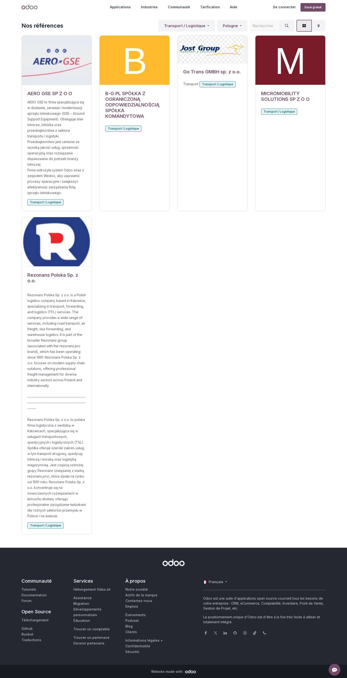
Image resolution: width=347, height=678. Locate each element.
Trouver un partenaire (91, 638)
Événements (135, 615)
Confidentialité (137, 646)
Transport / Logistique (184, 25)
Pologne (230, 25)
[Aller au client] (57, 60)
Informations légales (142, 640)
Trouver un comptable (91, 629)
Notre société (136, 589)
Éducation (81, 621)
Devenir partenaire (88, 643)
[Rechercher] (287, 26)
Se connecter (284, 7)
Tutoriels (28, 589)
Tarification (210, 7)
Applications (120, 7)
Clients (131, 632)
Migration (81, 604)
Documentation (34, 595)
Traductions (31, 640)
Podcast (132, 621)
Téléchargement (35, 620)
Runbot (27, 634)
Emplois (131, 606)
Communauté (179, 7)
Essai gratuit (313, 7)
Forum (26, 601)
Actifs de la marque (141, 595)
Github (27, 629)
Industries (149, 7)
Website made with (167, 672)
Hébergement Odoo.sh (92, 589)
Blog (129, 626)
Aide (233, 7)
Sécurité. (132, 652)
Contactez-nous (138, 601)
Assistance (82, 598)
